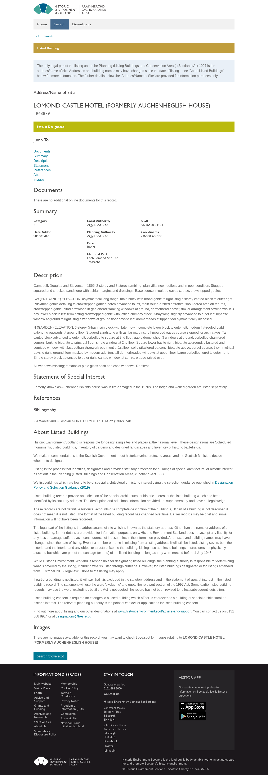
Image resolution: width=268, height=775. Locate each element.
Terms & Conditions (68, 694)
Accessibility (69, 718)
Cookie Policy (70, 688)
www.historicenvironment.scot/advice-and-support (154, 611)
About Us (40, 726)
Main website (43, 683)
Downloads (82, 24)
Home (42, 24)
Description (42, 161)
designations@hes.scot (73, 616)
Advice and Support (41, 699)
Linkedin (110, 750)
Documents (42, 151)
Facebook (111, 741)
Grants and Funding (41, 707)
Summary (41, 156)
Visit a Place (42, 688)
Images (39, 179)
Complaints (68, 713)
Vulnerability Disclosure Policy (45, 732)
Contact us (112, 694)
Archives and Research (42, 715)
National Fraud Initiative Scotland (72, 724)
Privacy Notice (70, 701)
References (42, 170)
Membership (69, 683)
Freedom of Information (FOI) (72, 707)
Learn (38, 693)
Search (60, 24)
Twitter (108, 746)
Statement (41, 165)
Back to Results (44, 36)
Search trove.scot (50, 656)
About (38, 175)
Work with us (42, 721)
